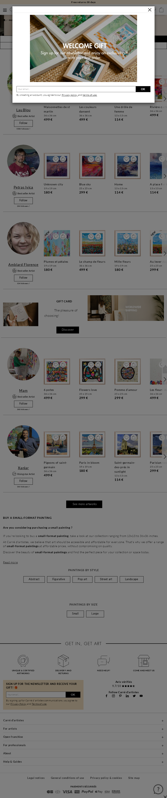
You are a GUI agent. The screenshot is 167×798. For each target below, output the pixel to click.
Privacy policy (70, 94)
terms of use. (90, 94)
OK (143, 89)
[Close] (150, 10)
